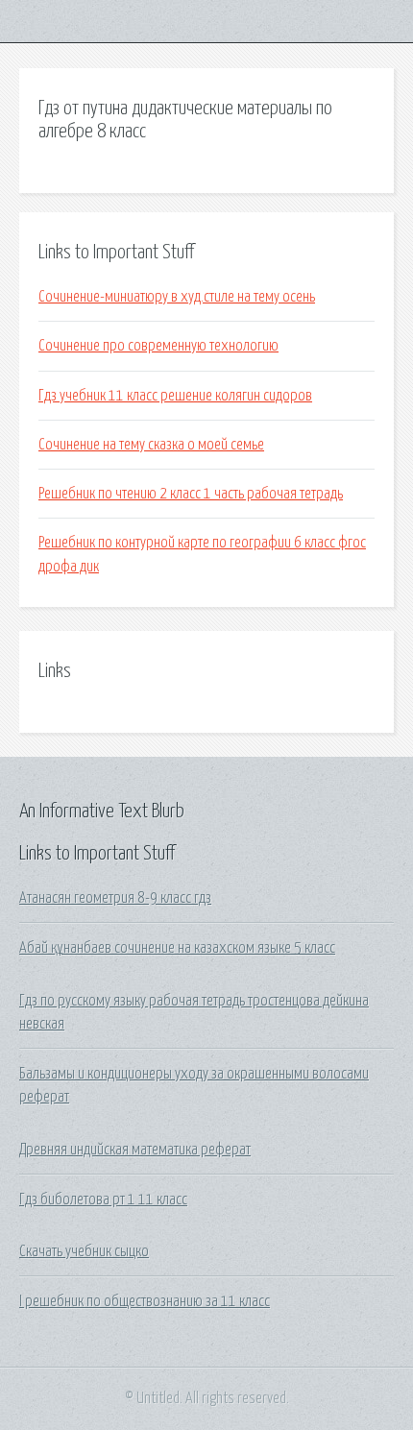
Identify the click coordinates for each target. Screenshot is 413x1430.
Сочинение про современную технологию (158, 345)
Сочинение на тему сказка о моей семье (151, 444)
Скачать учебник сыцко (84, 1251)
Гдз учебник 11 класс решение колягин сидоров (175, 395)
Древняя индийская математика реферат (135, 1149)
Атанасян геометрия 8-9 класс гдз (115, 898)
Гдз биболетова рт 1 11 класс (103, 1199)
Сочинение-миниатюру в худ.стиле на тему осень (176, 296)
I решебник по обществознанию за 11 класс (144, 1301)
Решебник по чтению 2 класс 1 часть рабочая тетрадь (190, 493)
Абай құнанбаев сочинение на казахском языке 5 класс (177, 948)
